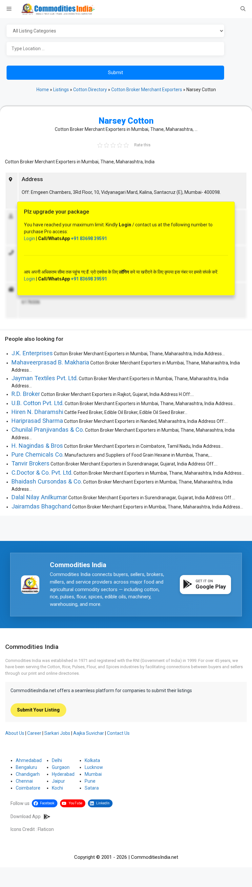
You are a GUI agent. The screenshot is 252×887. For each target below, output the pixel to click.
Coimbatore (28, 788)
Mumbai (93, 774)
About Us (14, 733)
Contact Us (118, 733)
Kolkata (92, 760)
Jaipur (58, 781)
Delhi (57, 760)
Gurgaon (61, 767)
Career (34, 733)
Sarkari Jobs (57, 733)
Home (42, 89)
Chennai (24, 781)
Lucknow (94, 767)
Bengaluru (26, 767)
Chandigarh (28, 774)
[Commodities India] (58, 9)
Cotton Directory (90, 89)
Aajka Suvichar (88, 733)
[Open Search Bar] (243, 9)
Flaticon (46, 829)
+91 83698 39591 (89, 238)
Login (29, 238)
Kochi (57, 788)
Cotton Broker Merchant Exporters (146, 89)
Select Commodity (125, 31)
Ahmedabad (29, 760)
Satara (92, 788)
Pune (90, 781)
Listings (61, 89)
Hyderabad (63, 774)
